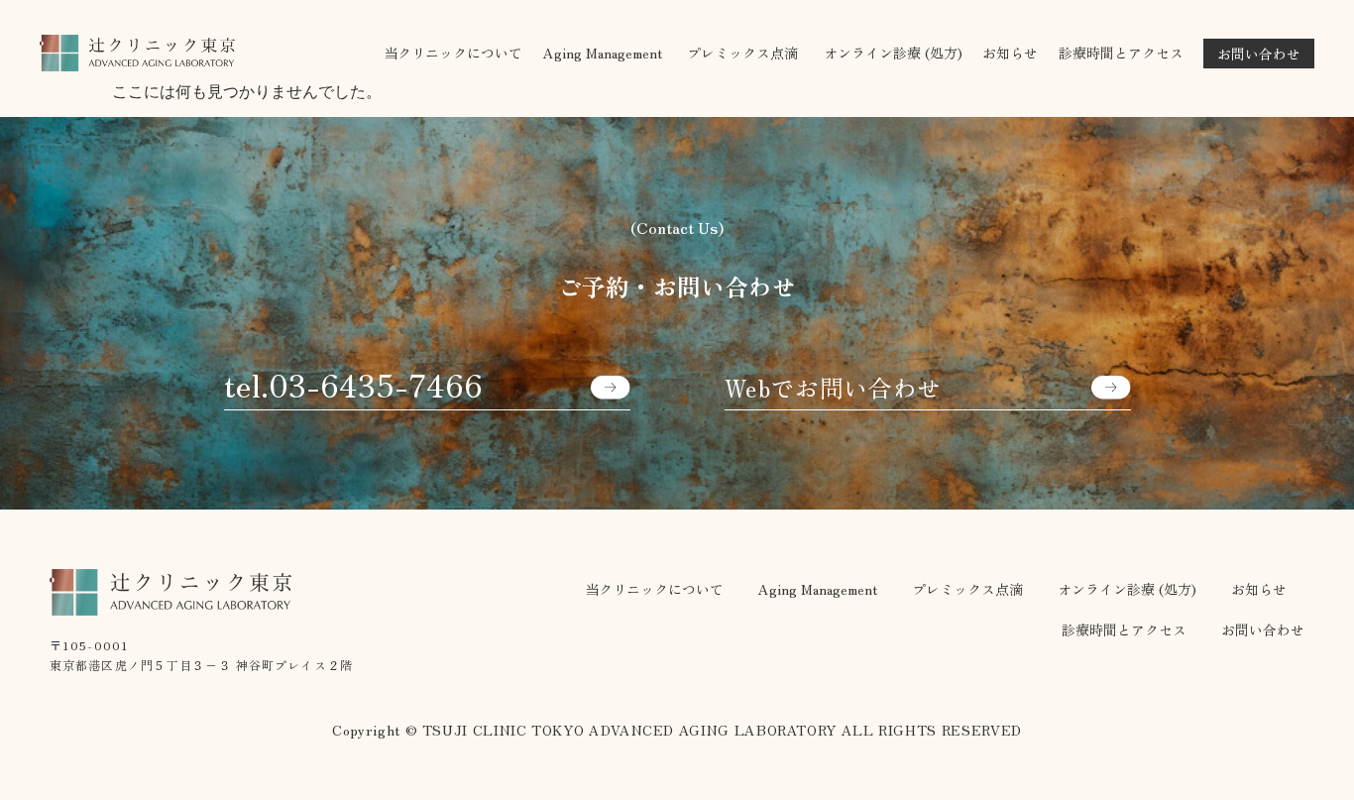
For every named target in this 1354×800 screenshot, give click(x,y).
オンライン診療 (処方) (893, 52)
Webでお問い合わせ (833, 388)
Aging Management (817, 589)
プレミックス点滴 (967, 589)
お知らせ (1010, 52)
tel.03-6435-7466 (353, 384)
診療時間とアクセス (1121, 52)
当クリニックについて (453, 52)
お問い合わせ (1262, 629)
